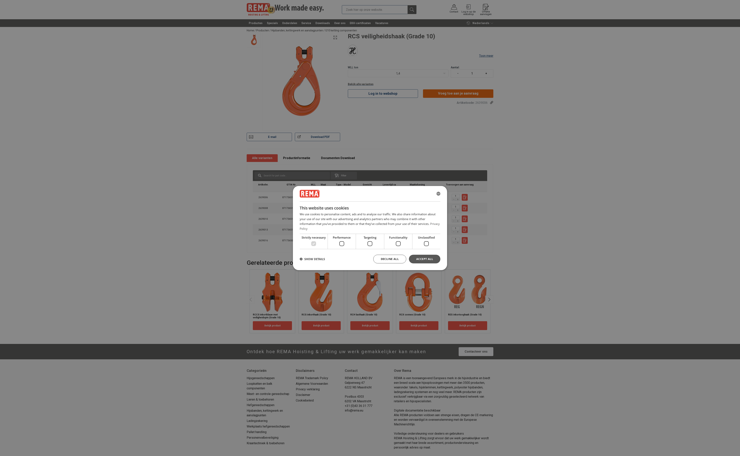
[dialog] (370, 228)
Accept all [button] (424, 259)
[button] (312, 259)
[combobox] (438, 194)
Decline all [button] (390, 259)
